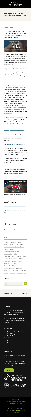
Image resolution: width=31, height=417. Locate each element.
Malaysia (21, 258)
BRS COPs (15, 244)
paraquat (13, 263)
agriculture (12, 242)
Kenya (6, 258)
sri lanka (23, 270)
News (11, 27)
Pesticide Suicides (9, 268)
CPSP (6, 27)
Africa (6, 242)
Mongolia (7, 261)
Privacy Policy (16, 410)
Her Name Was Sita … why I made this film (15, 206)
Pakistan (6, 263)
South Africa (7, 270)
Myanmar (14, 261)
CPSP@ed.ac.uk (11, 346)
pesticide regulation (9, 266)
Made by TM (15, 399)
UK (25, 273)
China (21, 244)
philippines (19, 268)
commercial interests (10, 249)
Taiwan (6, 273)
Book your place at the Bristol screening (14, 130)
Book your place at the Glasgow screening (14, 144)
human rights (8, 254)
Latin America (13, 258)
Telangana (20, 273)
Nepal (19, 261)
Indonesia (18, 256)
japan (24, 256)
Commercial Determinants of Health (14, 247)
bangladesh (7, 244)
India (15, 254)
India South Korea (9, 256)
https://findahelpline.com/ (16, 173)
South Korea (16, 270)
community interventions (11, 251)
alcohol (19, 242)
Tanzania (12, 273)
